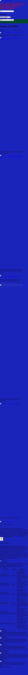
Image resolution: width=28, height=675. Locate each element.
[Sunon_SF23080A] (12, 32)
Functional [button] (2, 629)
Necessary (4, 561)
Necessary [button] (2, 559)
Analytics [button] (2, 643)
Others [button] (1, 660)
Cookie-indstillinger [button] (4, 536)
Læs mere (17, 536)
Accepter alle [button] (22, 536)
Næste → (2, 31)
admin (22, 30)
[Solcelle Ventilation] (6, 0)
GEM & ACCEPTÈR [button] (5, 666)
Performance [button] (3, 636)
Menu (4, 22)
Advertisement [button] (3, 651)
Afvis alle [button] (12, 536)
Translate (11, 18)
